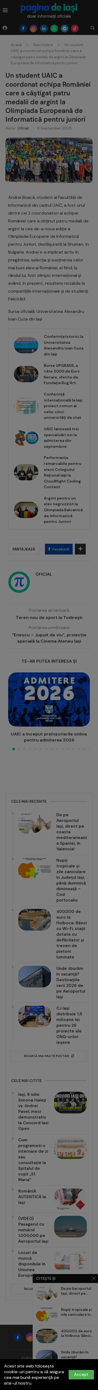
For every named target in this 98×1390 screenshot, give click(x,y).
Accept (81, 1374)
